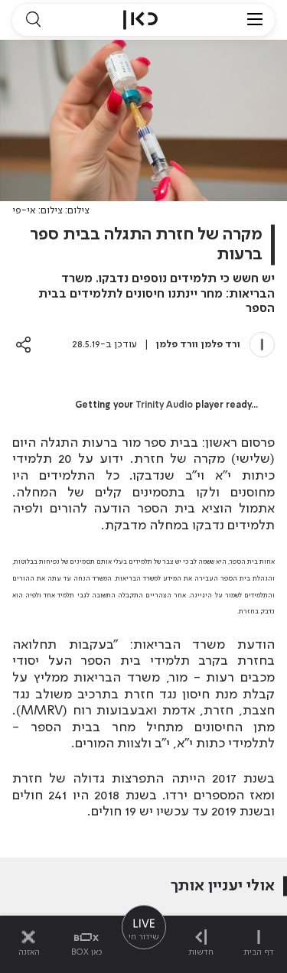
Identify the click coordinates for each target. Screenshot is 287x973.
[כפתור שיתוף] (23, 344)
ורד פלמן (220, 345)
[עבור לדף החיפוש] (33, 20)
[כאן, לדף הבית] (140, 19)
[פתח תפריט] (255, 20)
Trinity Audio (164, 405)
